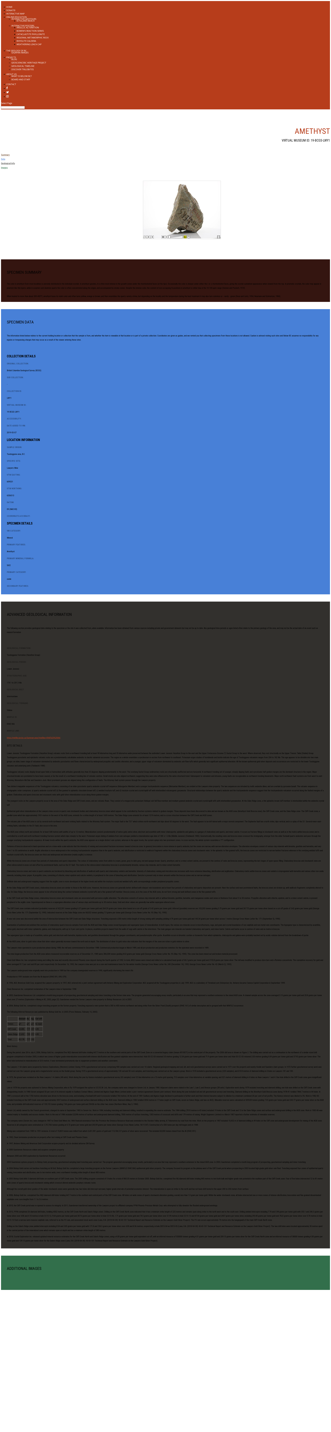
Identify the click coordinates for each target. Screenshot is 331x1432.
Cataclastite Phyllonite (31, 34)
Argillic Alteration (28, 27)
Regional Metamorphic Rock (33, 37)
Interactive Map (15, 13)
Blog (14, 59)
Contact (11, 84)
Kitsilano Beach (26, 20)
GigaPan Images (20, 52)
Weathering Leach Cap (29, 44)
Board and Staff (20, 79)
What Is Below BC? (21, 76)
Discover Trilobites (22, 69)
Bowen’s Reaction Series (30, 30)
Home (9, 7)
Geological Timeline (22, 66)
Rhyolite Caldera (26, 41)
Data (3, 159)
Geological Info (8, 163)
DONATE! (10, 10)
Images (4, 167)
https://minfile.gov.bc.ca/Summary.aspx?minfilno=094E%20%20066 (33, 738)
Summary (5, 154)
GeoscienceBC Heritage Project (28, 62)
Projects (11, 57)
